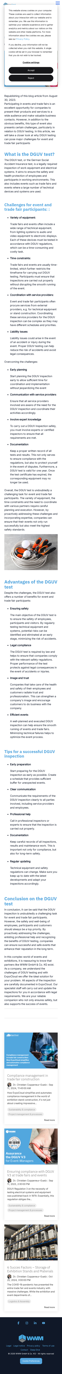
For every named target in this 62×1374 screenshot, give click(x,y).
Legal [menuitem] (8, 1345)
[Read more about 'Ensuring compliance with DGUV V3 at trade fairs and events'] (31, 1147)
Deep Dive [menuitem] (35, 1350)
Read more (49, 1120)
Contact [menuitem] (24, 1350)
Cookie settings (31, 62)
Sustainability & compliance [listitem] (22, 1109)
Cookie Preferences (31, 1361)
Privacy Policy (22, 39)
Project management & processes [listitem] (25, 1114)
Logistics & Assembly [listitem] (19, 1301)
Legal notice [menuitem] (19, 1345)
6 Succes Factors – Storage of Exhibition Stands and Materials (30, 1269)
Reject (31, 78)
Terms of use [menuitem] (48, 1345)
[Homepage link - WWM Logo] (31, 1340)
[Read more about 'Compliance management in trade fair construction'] (31, 1051)
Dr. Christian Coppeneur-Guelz (29, 1084)
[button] (58, 3)
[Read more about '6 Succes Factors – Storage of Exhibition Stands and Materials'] (31, 1243)
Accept (31, 70)
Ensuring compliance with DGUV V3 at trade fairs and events (30, 1173)
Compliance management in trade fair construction (27, 1077)
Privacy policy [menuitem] (33, 1345)
